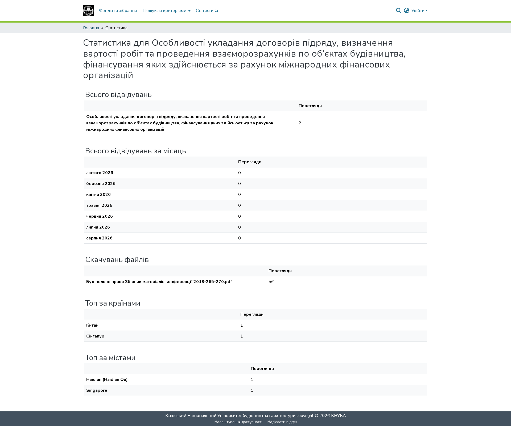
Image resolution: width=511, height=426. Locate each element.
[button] (88, 10)
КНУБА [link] (338, 416)
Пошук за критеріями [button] (164, 11)
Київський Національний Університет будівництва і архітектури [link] (230, 416)
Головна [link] (91, 28)
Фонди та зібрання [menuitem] (118, 11)
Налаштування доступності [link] (238, 421)
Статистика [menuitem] (207, 11)
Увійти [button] (418, 11)
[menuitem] (166, 10)
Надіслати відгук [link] (282, 421)
